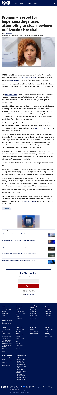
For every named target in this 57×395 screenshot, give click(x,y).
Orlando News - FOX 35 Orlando (7, 361)
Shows (4, 327)
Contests (18, 333)
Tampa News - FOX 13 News (6, 358)
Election (33, 327)
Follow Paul (33, 313)
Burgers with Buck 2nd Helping (6, 345)
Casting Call (33, 311)
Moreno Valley (15, 80)
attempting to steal (29, 78)
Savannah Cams (20, 311)
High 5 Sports (48, 315)
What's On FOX (5, 350)
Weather (19, 306)
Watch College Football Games (20, 362)
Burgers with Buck (34, 310)
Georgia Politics (34, 331)
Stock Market (48, 335)
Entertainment (5, 318)
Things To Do (33, 318)
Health (3, 317)
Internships (18, 343)
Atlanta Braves (48, 308)
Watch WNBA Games (21, 377)
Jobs (17, 341)
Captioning (18, 348)
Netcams (18, 310)
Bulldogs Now (5, 338)
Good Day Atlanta (33, 307)
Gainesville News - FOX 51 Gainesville (6, 364)
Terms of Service (29, 294)
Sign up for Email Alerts (20, 339)
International (5, 313)
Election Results (34, 333)
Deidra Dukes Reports (7, 343)
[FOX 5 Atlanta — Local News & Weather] (7, 3)
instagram (52, 387)
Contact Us (18, 336)
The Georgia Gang (6, 336)
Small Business (48, 336)
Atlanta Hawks (48, 311)
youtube (43, 387)
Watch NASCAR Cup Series (21, 367)
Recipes (32, 317)
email (54, 387)
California (8, 35)
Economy (47, 331)
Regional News (7, 356)
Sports (47, 306)
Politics (3, 315)
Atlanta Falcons (48, 310)
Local (3, 308)
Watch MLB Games (20, 364)
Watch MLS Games (20, 379)
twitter (49, 387)
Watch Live (4, 348)
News (3, 306)
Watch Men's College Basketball (21, 371)
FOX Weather (19, 318)
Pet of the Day (33, 315)
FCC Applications (20, 347)
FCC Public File (19, 345)
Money (47, 327)
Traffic (17, 316)
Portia (3, 335)
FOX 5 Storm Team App (20, 314)
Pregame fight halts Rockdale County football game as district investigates (19, 253)
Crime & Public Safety (7, 310)
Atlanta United (48, 313)
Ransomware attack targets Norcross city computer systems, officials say (19, 260)
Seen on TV (19, 331)
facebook (46, 387)
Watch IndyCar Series (21, 369)
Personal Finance (49, 329)
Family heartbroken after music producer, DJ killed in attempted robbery (19, 240)
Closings (18, 308)
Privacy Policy (30, 293)
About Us (19, 327)
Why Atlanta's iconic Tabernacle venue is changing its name (16, 247)
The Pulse (4, 331)
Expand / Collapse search (54, 3)
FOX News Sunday (6, 323)
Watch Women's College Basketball (20, 375)
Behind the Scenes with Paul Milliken (6, 341)
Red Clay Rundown (6, 333)
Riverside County (11, 94)
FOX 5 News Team (20, 335)
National (4, 311)
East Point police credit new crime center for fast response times (17, 233)
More (35, 3)
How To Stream (20, 329)
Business (47, 333)
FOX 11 (3, 35)
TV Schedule (5, 352)
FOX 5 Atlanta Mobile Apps (7, 321)
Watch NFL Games (20, 359)
